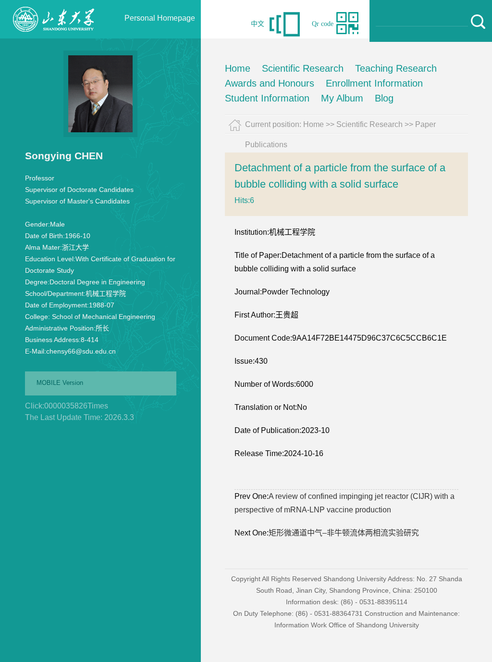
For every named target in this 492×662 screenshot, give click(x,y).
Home (237, 68)
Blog (384, 98)
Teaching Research (396, 68)
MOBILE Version (60, 382)
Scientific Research (303, 68)
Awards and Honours (269, 83)
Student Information (267, 98)
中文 (257, 23)
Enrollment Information (374, 83)
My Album (342, 98)
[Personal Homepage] (53, 36)
